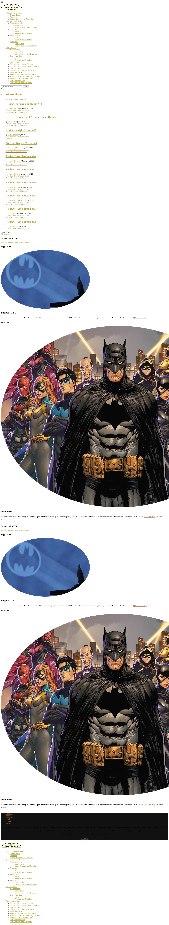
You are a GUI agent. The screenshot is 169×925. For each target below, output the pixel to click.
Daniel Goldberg (14, 108)
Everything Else (16, 56)
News (17, 31)
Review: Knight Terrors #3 (21, 130)
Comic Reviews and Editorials (21, 19)
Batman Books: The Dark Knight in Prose (25, 76)
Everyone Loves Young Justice (21, 79)
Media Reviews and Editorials (26, 46)
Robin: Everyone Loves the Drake (23, 74)
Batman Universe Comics (14, 13)
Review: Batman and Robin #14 (24, 103)
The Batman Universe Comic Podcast (24, 66)
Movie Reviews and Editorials (26, 27)
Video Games (15, 35)
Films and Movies (16, 23)
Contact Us (85, 839)
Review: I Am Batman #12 (21, 221)
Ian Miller (11, 122)
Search (26, 87)
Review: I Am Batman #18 (21, 156)
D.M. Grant (12, 213)
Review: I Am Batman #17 (21, 169)
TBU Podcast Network (13, 62)
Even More (14, 42)
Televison (13, 29)
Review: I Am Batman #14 (21, 195)
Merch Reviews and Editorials (26, 54)
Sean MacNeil (13, 135)
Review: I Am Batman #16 (21, 182)
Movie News (19, 25)
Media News (19, 44)
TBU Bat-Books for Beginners (21, 83)
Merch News (19, 52)
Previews (13, 17)
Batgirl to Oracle (16, 72)
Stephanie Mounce (14, 148)
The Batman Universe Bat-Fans (22, 70)
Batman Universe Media (13, 21)
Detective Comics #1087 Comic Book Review (31, 117)
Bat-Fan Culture (11, 48)
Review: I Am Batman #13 (21, 208)
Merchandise (15, 50)
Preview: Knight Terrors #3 (21, 143)
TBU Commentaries (17, 81)
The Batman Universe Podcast (21, 64)
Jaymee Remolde (14, 161)
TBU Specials (15, 68)
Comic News (15, 15)
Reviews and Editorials (23, 33)
